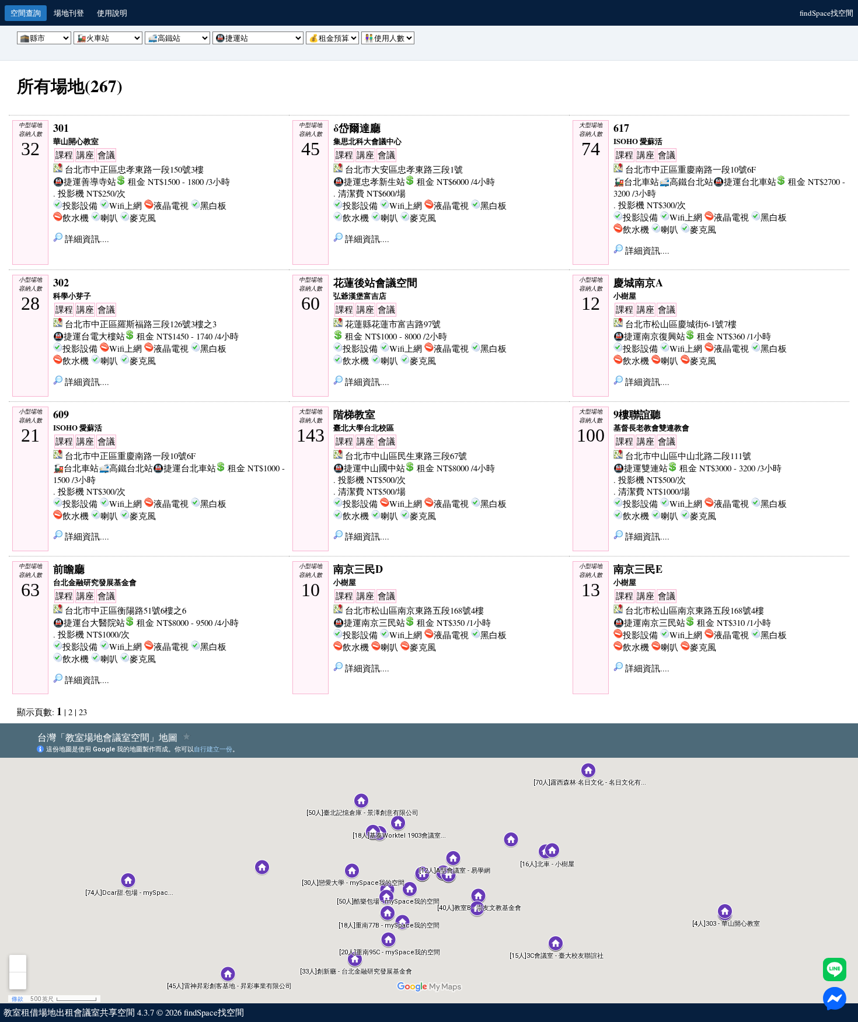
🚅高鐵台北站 (686, 181)
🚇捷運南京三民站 (369, 622)
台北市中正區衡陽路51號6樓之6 (125, 610)
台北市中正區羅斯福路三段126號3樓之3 (141, 324)
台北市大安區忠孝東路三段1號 (404, 169)
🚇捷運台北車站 (744, 181)
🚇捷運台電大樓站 (89, 336)
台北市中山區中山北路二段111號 (688, 455)
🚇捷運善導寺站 (84, 181)
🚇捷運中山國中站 (369, 468)
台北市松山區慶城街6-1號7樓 (681, 324)
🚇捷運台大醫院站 (89, 622)
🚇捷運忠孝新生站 (369, 181)
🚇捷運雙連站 (640, 468)
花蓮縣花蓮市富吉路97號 (393, 324)
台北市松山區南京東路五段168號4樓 (414, 610)
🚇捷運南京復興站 (649, 336)
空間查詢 (26, 13)
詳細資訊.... (85, 238)
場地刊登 (69, 13)
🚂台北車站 (636, 181)
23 (83, 712)
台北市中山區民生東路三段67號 (406, 455)
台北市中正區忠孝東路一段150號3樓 (134, 169)
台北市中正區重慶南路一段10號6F (690, 169)
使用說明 (112, 13)
